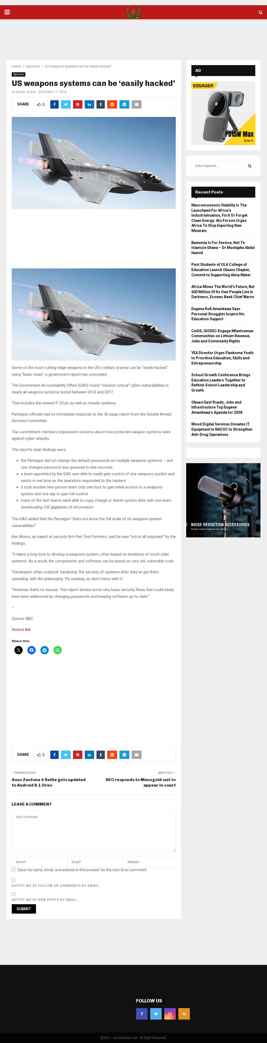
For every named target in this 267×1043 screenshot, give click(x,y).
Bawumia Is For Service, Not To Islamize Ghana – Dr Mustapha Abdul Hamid (223, 248)
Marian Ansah (26, 92)
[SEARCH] (249, 166)
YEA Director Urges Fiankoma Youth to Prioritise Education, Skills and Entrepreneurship (222, 358)
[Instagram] (170, 1014)
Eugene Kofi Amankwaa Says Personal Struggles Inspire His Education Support (218, 314)
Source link (21, 629)
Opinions (18, 74)
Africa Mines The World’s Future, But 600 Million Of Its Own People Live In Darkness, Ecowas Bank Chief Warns (222, 292)
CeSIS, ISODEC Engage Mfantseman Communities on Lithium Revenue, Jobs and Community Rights (222, 336)
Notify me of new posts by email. (45, 900)
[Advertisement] (133, 36)
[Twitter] (156, 1014)
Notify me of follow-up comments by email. (56, 886)
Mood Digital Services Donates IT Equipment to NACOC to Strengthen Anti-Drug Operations (221, 429)
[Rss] (184, 1014)
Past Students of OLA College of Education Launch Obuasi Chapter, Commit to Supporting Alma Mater (221, 269)
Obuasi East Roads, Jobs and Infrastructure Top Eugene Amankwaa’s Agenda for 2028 (216, 407)
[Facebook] (142, 1014)
